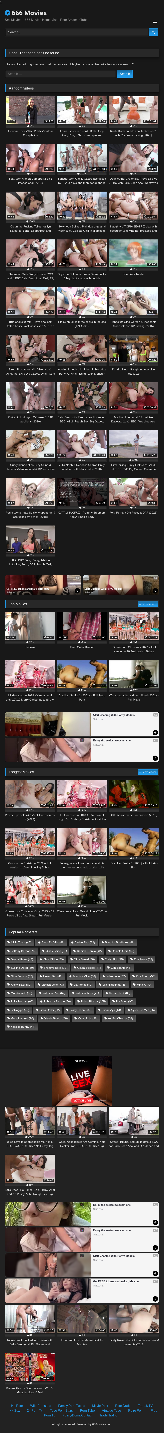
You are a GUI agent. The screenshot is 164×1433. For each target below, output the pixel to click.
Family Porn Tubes (71, 1405)
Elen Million (53, 959)
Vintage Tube (111, 1410)
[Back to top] (151, 1422)
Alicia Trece (21, 942)
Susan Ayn (111, 1010)
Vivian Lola (88, 1018)
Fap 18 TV (145, 1405)
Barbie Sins (85, 942)
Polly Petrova (22, 1001)
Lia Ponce (83, 984)
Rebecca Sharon (57, 1001)
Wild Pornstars (40, 1405)
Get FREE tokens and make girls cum (27, 589)
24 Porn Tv (35, 1410)
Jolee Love (116, 976)
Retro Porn (136, 1410)
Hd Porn (17, 1405)
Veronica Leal (22, 1018)
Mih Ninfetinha (114, 984)
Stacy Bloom (81, 1010)
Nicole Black (119, 993)
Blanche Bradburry (120, 942)
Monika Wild (21, 993)
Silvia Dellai (49, 1010)
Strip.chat (11, 592)
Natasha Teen (87, 993)
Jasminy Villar (84, 976)
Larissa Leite (53, 984)
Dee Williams (22, 959)
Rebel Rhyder (93, 1001)
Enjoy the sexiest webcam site (112, 740)
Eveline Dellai (22, 967)
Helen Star (53, 976)
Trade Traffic (108, 1415)
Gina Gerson (22, 976)
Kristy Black (21, 984)
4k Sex (15, 1410)
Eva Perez (143, 959)
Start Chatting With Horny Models (103, 589)
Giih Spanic (121, 967)
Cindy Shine (56, 951)
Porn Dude (123, 1405)
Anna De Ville (53, 942)
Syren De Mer (143, 1010)
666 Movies (28, 12)
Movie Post (100, 1405)
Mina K (144, 984)
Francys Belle (55, 967)
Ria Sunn (124, 1001)
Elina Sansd (84, 959)
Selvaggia (20, 1010)
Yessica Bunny (23, 1026)
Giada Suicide (89, 967)
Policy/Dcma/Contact (77, 1415)
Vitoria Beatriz (56, 1018)
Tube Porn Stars (61, 1410)
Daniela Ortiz (123, 951)
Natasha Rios (53, 993)
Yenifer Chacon (120, 1018)
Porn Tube (87, 1410)
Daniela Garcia (89, 951)
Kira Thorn (145, 976)
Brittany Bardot (23, 951)
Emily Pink (114, 959)
